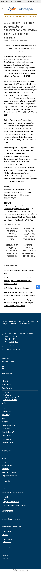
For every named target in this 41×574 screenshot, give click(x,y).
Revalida (6, 497)
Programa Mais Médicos (11, 502)
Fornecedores (6, 439)
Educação (6, 548)
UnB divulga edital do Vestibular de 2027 (19, 288)
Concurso (6, 393)
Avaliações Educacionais (10, 489)
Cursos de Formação (9, 472)
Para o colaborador (8, 425)
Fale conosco (6, 429)
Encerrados (5, 469)
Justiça (4, 418)
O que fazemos (7, 388)
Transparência (6, 411)
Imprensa (6, 408)
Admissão (23, 41)
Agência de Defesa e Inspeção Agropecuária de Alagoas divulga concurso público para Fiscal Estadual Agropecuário (20, 303)
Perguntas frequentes (9, 476)
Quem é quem (6, 385)
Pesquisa (5, 555)
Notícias (4, 403)
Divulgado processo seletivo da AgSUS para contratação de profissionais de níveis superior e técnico (20, 281)
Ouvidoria (6, 415)
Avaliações (6, 481)
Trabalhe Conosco (8, 442)
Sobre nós (5, 381)
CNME (5, 499)
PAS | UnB (5, 535)
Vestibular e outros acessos (11, 527)
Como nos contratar (11, 397)
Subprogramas (8, 539)
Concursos (6, 451)
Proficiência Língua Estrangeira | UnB (14, 505)
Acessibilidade (6, 435)
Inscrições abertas (8, 462)
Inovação (5, 422)
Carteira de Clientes (10, 400)
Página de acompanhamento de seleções (21, 17)
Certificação (7, 395)
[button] (6, 1)
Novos (4, 458)
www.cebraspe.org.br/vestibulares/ (16, 156)
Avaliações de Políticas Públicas (13, 492)
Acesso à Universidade (11, 519)
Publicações (7, 531)
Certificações (7, 511)
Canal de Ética (8, 432)
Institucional (7, 374)
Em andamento (7, 465)
